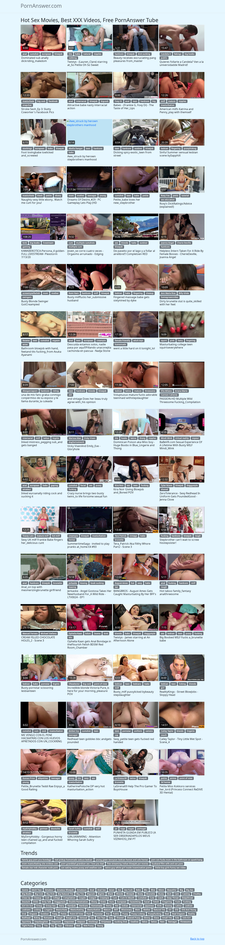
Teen (162, 921)
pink (172, 340)
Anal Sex (101, 890)
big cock (41, 101)
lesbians (137, 683)
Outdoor (45, 913)
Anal (92, 890)
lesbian (164, 148)
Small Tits (167, 917)
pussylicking (190, 148)
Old (176, 909)
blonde (124, 242)
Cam (177, 893)
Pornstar (98, 913)
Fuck (177, 901)
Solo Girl (187, 917)
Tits (46, 925)
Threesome (185, 921)
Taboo (144, 921)
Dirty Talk (46, 901)
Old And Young (189, 909)
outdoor (138, 148)
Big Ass (189, 890)
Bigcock (91, 893)
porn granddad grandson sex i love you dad (82, 863)
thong (142, 438)
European (122, 901)
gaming (26, 246)
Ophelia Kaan (75, 633)
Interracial (136, 905)
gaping (54, 485)
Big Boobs (27, 893)
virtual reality (182, 438)
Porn (88, 913)
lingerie (191, 731)
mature (171, 101)
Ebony (94, 901)
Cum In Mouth (127, 897)
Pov (108, 913)
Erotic (103, 901)
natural (87, 54)
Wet (78, 925)
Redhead (26, 917)
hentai (72, 539)
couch (164, 735)
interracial (81, 101)
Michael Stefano (48, 633)
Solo (177, 917)
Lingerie (48, 909)
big (154, 101)
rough (198, 535)
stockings (27, 148)
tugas (131, 828)
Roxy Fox (165, 195)
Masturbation (93, 909)
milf (163, 101)
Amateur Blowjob (65, 890)
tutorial (185, 195)
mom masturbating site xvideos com (40, 863)
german (44, 828)
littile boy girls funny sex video (170, 867)
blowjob (58, 54)
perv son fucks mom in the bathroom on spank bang (176, 859)
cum (71, 242)
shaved (164, 489)
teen (135, 101)
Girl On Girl (27, 905)
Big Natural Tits (65, 893)
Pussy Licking (138, 913)
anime (173, 778)
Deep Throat (173, 897)
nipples (97, 54)
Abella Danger (76, 148)
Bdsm (161, 890)
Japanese (149, 905)
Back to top (197, 939)
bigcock (104, 101)
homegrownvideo (169, 297)
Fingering (167, 901)
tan (116, 587)
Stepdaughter (41, 921)
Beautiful (171, 890)
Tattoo (154, 921)
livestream (48, 242)
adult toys (138, 340)
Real (167, 913)
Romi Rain (74, 293)
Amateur (49, 890)
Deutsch (26, 901)
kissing (83, 583)
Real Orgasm (178, 913)
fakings (177, 54)
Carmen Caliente (169, 394)
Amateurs (81, 890)
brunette (119, 539)
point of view (100, 683)
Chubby (197, 893)
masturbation (167, 105)
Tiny (39, 925)
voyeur (195, 438)
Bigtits (101, 893)
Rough (59, 917)
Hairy (61, 905)
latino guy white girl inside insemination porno (128, 867)
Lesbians (26, 909)
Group (39, 905)
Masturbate (61, 909)
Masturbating (77, 909)
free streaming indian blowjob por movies (127, 863)
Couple (82, 897)
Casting (186, 893)
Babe (138, 890)
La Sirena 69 (121, 778)
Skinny (147, 917)
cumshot (34, 54)
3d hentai (165, 782)
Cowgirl (92, 897)
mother (80, 195)
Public (116, 913)
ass (93, 778)
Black (110, 893)
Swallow (134, 921)
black (39, 195)
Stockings (93, 921)
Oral (24, 913)
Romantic (48, 917)
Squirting (26, 921)
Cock (47, 897)
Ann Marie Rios (168, 293)
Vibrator (69, 925)
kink (25, 242)
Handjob (71, 905)
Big (181, 890)
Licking (37, 909)
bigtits (56, 438)
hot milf (56, 535)
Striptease (106, 921)
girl (162, 687)
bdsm (88, 633)
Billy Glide (184, 293)
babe (77, 54)
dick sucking (144, 54)
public (164, 57)
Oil (170, 909)
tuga (122, 828)
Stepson (81, 921)
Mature (107, 909)
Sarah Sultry (75, 828)
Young (100, 925)
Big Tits (80, 893)
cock (44, 731)
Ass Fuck (128, 890)
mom (71, 195)
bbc (70, 637)
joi (116, 828)
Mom (137, 909)
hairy (180, 340)
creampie (101, 340)
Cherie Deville (184, 242)
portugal (141, 828)
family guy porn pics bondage (36, 859)
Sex (92, 917)
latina (128, 390)
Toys (59, 925)
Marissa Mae (75, 438)
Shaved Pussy (134, 917)
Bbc (146, 890)
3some (97, 633)
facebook (53, 101)
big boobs (189, 54)
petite (49, 195)
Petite (64, 913)
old (70, 394)
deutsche (55, 828)
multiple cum (75, 246)
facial (83, 485)
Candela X (166, 54)
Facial (147, 901)
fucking (72, 489)
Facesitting (135, 901)
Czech (160, 897)
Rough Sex (71, 917)
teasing (72, 587)
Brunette (150, 893)
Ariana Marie (181, 390)
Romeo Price (29, 778)
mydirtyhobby (30, 828)
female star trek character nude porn (40, 867)
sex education (168, 199)
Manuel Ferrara (30, 633)
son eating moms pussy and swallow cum (81, 867)
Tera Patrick (120, 535)
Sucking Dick (120, 921)
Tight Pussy (27, 925)
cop (116, 735)
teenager (91, 195)
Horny (109, 905)
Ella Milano (166, 390)
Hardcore (83, 905)
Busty (161, 893)
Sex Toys (101, 917)
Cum (114, 897)
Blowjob (130, 893)
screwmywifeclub (31, 293)
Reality (191, 913)
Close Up (26, 897)
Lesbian (189, 905)
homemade (120, 344)
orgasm (56, 340)
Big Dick (50, 893)
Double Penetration (78, 901)
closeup (150, 293)
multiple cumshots (85, 242)
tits (70, 54)
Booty (140, 893)
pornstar (45, 683)
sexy (140, 583)
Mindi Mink (166, 438)
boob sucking (97, 583)
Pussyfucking (154, 913)
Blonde (119, 893)
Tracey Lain (28, 535)
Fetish (156, 901)
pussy (98, 485)
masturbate (28, 101)
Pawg (54, 913)
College (56, 897)
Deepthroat (187, 897)
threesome (150, 390)
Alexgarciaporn (30, 390)
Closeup (38, 897)
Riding (37, 917)
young (103, 195)
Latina (178, 905)
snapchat (27, 105)
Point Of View (76, 913)
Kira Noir (119, 485)
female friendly (122, 340)
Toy (52, 925)
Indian (125, 905)
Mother (146, 909)
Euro (111, 901)
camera (149, 731)
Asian (111, 890)
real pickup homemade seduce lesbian (73, 859)
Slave (156, 917)
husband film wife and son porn (167, 863)
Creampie (104, 897)
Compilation (69, 897)
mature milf (43, 535)
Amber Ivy (74, 731)
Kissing (168, 905)
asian (25, 344)
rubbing (73, 57)
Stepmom (56, 921)
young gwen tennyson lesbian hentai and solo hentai (122, 859)
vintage (133, 535)
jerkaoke (73, 583)
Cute (152, 897)
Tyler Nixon (166, 485)
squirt (164, 340)
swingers (27, 297)
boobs (124, 438)
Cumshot (142, 897)
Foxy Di (118, 101)
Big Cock (39, 893)
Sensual (83, 917)
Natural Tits (159, 909)
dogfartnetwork (76, 442)
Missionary (126, 909)
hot (132, 583)
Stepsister (69, 921)
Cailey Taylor (167, 731)
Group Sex (51, 905)
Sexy (111, 917)
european (46, 54)
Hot (116, 905)
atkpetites (43, 778)
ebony (58, 195)
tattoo (46, 438)
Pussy (125, 913)
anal (25, 54)
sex (116, 242)
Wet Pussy (89, 925)
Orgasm (33, 913)
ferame (26, 340)
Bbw (153, 890)
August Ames (121, 583)
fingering (176, 148)
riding (56, 390)
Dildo (35, 901)
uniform (138, 731)
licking (182, 683)
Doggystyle (60, 901)
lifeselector (74, 683)
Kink (159, 905)
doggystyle (192, 485)
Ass (119, 890)
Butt (169, 893)
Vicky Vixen (89, 438)
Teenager (172, 921)
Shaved (120, 917)
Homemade (96, 905)
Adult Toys (36, 890)
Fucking (187, 901)
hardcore (119, 54)
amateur (27, 489)
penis (175, 195)
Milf (116, 909)
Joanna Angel (167, 242)
